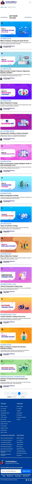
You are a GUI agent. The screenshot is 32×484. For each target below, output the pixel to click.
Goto (23, 396)
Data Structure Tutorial (6, 421)
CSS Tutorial (3, 415)
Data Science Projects (22, 453)
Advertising (9, 474)
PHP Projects (19, 446)
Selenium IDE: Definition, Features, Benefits (14, 133)
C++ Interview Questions (6, 440)
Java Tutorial (3, 426)
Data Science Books (21, 417)
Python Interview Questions (7, 438)
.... (9, 393)
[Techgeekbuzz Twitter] (30, 480)
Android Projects (20, 448)
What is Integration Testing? (9, 195)
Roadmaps (18, 476)
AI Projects (19, 455)
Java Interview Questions (6, 444)
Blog (6, 7)
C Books (18, 410)
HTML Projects (20, 442)
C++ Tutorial (3, 408)
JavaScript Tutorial (5, 413)
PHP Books (19, 415)
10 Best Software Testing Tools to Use (12, 316)
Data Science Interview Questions (6, 451)
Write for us (10, 476)
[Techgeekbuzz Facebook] (26, 480)
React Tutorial (4, 432)
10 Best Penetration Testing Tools (11, 286)
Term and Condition (25, 474)
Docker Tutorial (4, 423)
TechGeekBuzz (11, 462)
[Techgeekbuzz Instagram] (28, 480)
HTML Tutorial (4, 417)
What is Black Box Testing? (9, 103)
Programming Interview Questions (6, 455)
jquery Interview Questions (7, 448)
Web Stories (26, 476)
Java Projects (20, 444)
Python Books (20, 406)
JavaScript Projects (21, 451)
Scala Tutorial (4, 430)
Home (2, 7)
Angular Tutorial (4, 428)
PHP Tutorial (3, 419)
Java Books (19, 413)
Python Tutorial (4, 406)
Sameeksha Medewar (9, 46)
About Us (3, 474)
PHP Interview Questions (6, 446)
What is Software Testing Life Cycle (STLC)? (14, 41)
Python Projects (20, 438)
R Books (18, 419)
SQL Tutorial (3, 410)
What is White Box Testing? (9, 256)
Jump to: (9, 396)
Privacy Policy (16, 474)
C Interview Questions (6, 442)
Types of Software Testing (8, 226)
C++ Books (19, 408)
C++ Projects (19, 440)
